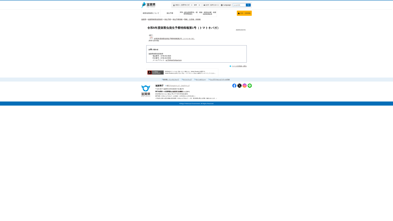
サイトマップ (187, 79)
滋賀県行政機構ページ (180, 91)
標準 (195, 5)
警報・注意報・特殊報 (192, 19)
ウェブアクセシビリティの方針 (220, 79)
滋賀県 (143, 19)
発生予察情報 (177, 19)
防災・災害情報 (245, 13)
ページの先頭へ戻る (239, 66)
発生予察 (167, 19)
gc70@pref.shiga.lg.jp (174, 60)
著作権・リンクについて (171, 79)
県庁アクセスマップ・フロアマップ (178, 85)
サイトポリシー (201, 79)
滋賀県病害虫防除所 (155, 19)
